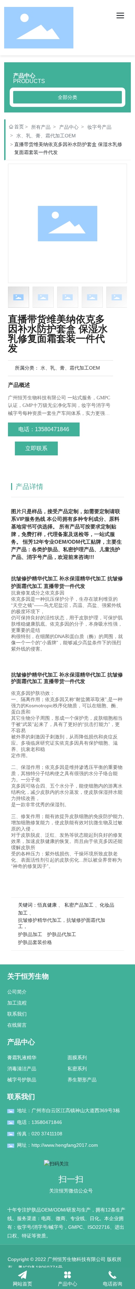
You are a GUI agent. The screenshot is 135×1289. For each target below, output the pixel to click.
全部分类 (67, 97)
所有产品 (41, 127)
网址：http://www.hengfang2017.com (57, 1145)
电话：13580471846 (39, 1122)
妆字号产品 (99, 127)
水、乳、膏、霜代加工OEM (46, 135)
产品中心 (69, 127)
